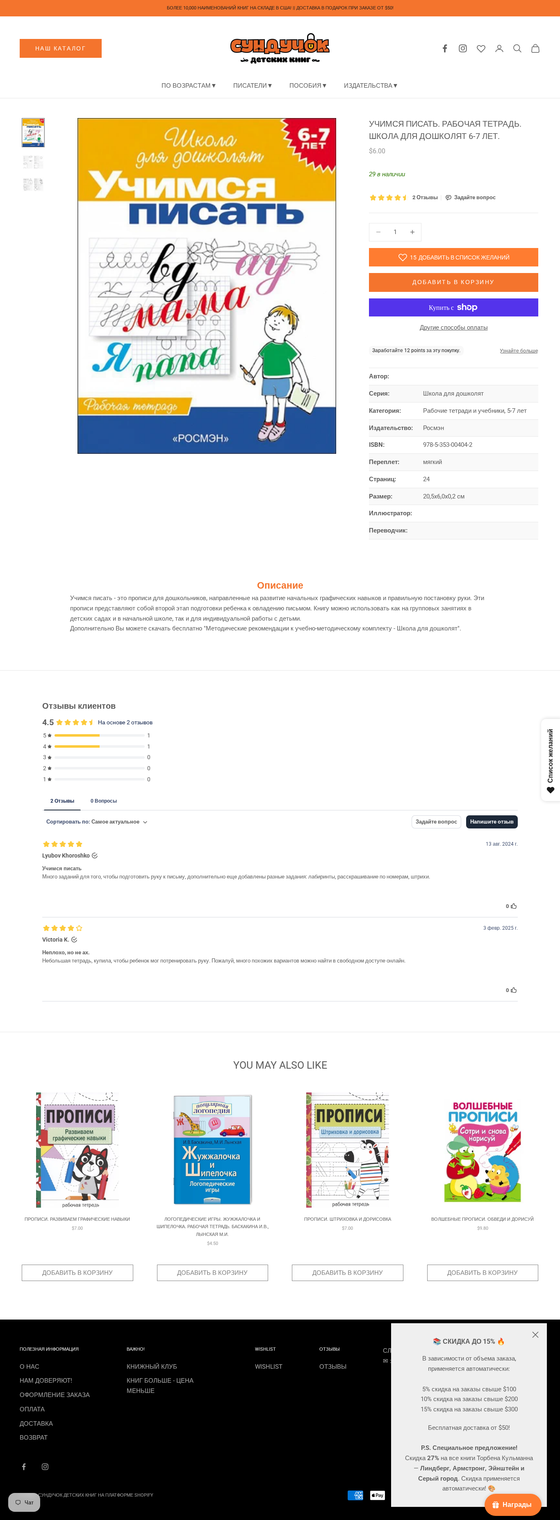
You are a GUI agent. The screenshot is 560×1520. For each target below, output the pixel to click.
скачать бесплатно (175, 628)
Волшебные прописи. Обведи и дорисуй (482, 1219)
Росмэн (433, 428)
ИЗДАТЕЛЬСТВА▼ (371, 85)
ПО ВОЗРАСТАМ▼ (189, 85)
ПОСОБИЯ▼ (308, 85)
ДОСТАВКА (36, 1423)
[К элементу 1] (33, 133)
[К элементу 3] (33, 184)
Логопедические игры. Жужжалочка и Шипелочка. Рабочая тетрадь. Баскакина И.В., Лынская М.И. (213, 1227)
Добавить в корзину (453, 282)
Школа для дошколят (453, 393)
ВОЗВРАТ (34, 1437)
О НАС (29, 1366)
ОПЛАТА (32, 1409)
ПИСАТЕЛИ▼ (253, 85)
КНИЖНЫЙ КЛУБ (152, 1366)
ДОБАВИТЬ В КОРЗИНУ (77, 1273)
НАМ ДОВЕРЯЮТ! (46, 1380)
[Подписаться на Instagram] (45, 1467)
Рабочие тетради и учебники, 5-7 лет (475, 410)
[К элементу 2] (33, 162)
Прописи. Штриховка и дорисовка (347, 1219)
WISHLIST (268, 1366)
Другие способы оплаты (454, 327)
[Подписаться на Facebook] (24, 1467)
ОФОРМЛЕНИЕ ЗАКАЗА (55, 1395)
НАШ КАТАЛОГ (61, 48)
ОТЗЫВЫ (332, 1366)
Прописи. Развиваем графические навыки (77, 1219)
